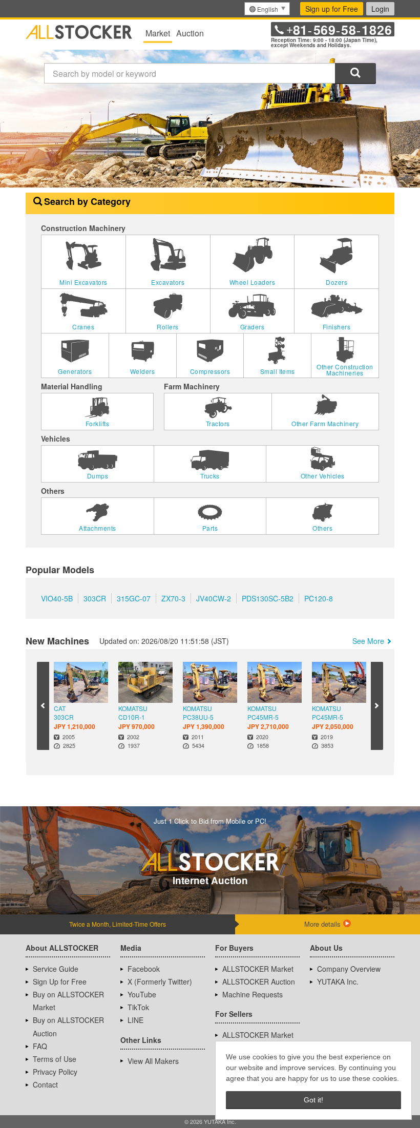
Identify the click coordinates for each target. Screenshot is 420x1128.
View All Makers (153, 1061)
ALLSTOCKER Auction (258, 981)
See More (368, 641)
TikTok (138, 1007)
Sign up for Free (331, 9)
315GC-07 (134, 598)
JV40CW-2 (213, 598)
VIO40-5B (57, 598)
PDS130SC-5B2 (267, 598)
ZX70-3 (173, 598)
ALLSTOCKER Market (257, 969)
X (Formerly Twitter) (160, 981)
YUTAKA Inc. (338, 981)
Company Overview (349, 969)
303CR (94, 598)
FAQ (40, 1046)
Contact (45, 1084)
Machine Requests (252, 994)
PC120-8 (318, 598)
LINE (135, 1020)
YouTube (142, 994)
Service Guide (55, 969)
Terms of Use (54, 1059)
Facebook (144, 969)
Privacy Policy (55, 1072)
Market (157, 33)
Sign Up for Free (60, 981)
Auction (190, 33)
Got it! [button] (313, 1100)
